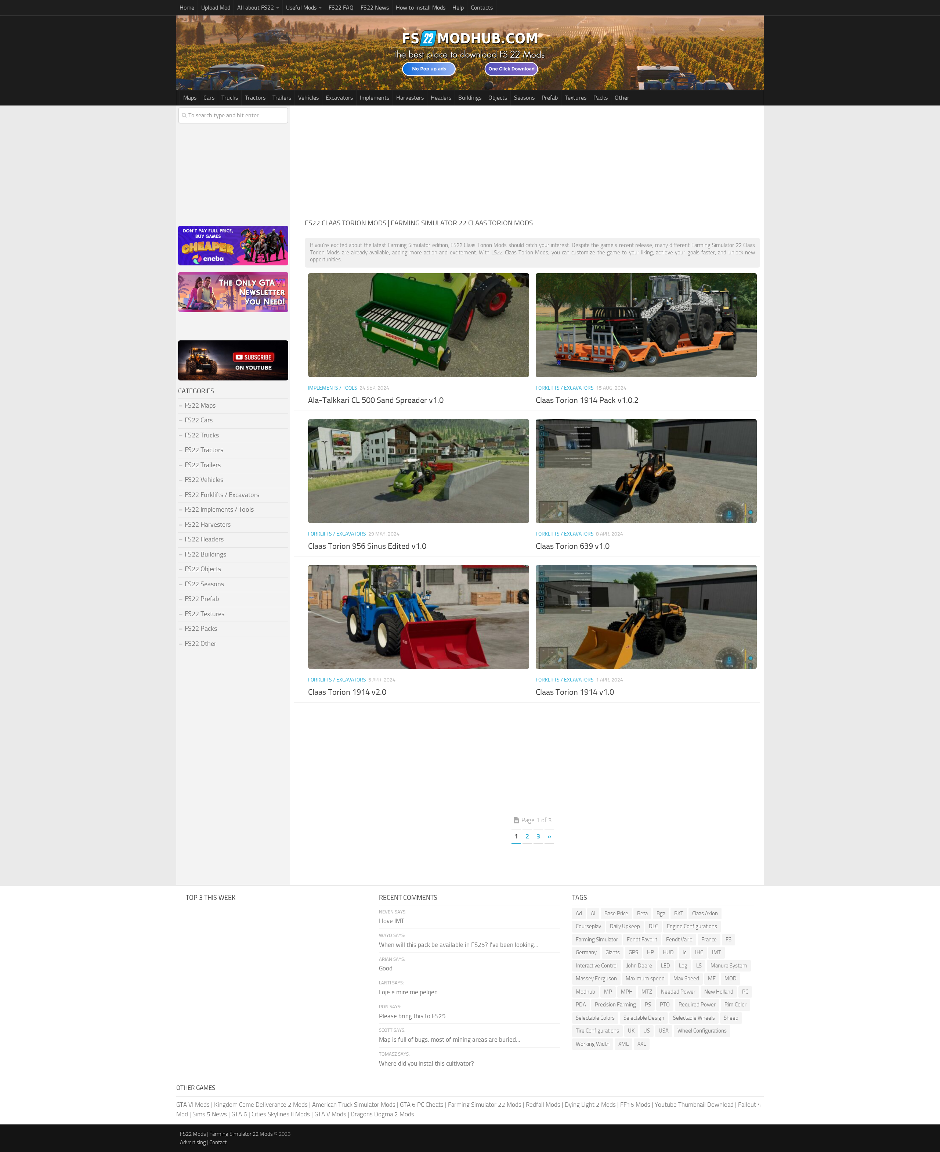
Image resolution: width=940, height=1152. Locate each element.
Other (622, 97)
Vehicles (308, 97)
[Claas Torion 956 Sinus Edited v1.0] (418, 471)
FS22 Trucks (202, 435)
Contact (218, 1142)
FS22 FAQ (341, 7)
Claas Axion (705, 913)
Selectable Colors (595, 1018)
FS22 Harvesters (208, 524)
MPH (627, 991)
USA (664, 1030)
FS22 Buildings (205, 554)
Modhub (585, 991)
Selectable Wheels (694, 1018)
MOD (730, 978)
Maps (189, 97)
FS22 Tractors (204, 450)
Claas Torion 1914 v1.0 (575, 692)
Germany (586, 952)
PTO (665, 1004)
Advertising (193, 1142)
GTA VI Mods (193, 1104)
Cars (208, 97)
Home (187, 7)
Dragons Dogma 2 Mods (382, 1114)
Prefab (550, 97)
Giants (612, 952)
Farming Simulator (597, 939)
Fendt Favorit (642, 939)
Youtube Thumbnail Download (694, 1104)
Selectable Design (643, 1018)
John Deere (639, 965)
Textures (575, 97)
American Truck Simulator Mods (353, 1104)
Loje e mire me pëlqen (408, 992)
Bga (661, 913)
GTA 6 (239, 1114)
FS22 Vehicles (204, 480)
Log (683, 965)
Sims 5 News (209, 1114)
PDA (581, 1004)
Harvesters (410, 97)
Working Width (593, 1044)
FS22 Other (200, 644)
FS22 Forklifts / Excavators (222, 495)
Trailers (281, 97)
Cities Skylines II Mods (281, 1114)
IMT (716, 952)
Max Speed (686, 978)
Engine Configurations (692, 926)
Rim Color (735, 1004)
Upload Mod (215, 7)
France (709, 939)
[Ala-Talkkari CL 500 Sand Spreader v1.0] (418, 325)
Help (458, 7)
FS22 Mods (193, 1134)
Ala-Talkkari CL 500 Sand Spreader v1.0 (376, 400)
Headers (441, 97)
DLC (653, 926)
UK (631, 1030)
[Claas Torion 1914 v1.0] (646, 617)
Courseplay (588, 926)
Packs (600, 97)
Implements (374, 97)
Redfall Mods (543, 1104)
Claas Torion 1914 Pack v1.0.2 (587, 400)
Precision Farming (615, 1004)
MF (712, 978)
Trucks (229, 97)
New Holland (718, 991)
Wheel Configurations (702, 1030)
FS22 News (375, 7)
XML (623, 1044)
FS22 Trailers (203, 465)
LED (665, 965)
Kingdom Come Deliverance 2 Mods (261, 1104)
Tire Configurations (597, 1030)
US (646, 1030)
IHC (699, 952)
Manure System (729, 965)
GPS (633, 952)
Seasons (524, 97)
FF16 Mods (635, 1104)
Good (386, 968)
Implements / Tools (332, 388)
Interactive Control (597, 965)
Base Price (616, 913)
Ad (579, 913)
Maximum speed (645, 978)
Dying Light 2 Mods (590, 1104)
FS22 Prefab (202, 599)
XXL (641, 1044)
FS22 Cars (199, 420)
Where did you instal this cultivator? (426, 1063)
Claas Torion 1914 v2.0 (347, 692)
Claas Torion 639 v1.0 (573, 546)
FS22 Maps (200, 405)
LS (699, 965)
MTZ (646, 991)
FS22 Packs (201, 629)
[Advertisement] (532, 160)
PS (648, 1004)
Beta (642, 913)
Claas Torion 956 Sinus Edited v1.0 (367, 546)
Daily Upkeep (625, 926)
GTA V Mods (330, 1114)
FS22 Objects (203, 569)
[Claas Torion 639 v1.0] (646, 471)
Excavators (339, 97)
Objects (497, 97)
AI (593, 913)
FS (728, 939)
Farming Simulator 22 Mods (484, 1104)
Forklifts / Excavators (565, 388)
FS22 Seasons (204, 584)
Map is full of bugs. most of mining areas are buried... (449, 1039)
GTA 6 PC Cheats (422, 1104)
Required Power (697, 1004)
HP (650, 952)
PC (745, 991)
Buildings (469, 97)
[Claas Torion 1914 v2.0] (418, 617)
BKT (678, 913)
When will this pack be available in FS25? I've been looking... (458, 944)
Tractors (255, 97)
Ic (684, 952)
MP (608, 991)
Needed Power (678, 991)
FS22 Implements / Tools (219, 509)
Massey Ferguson (596, 978)
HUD (668, 952)
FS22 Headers (204, 539)
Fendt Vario (679, 939)
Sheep (731, 1018)
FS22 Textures (204, 614)
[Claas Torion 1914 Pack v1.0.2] (646, 325)
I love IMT (391, 920)
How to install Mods (420, 7)
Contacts (482, 7)
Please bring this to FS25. (413, 1016)
